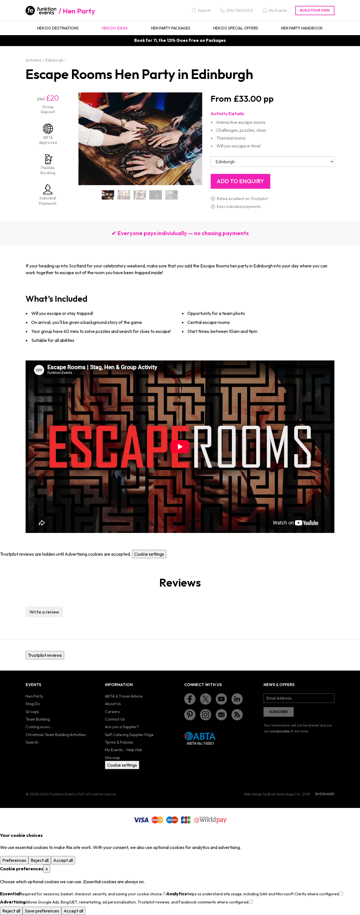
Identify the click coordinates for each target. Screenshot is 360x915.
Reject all (40, 860)
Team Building (38, 719)
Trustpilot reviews (45, 655)
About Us (113, 703)
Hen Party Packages (170, 28)
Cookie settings (149, 554)
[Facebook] (190, 699)
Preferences (14, 860)
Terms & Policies (119, 742)
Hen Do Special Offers (235, 28)
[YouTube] (221, 699)
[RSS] (237, 714)
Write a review (44, 612)
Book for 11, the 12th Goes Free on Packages (180, 40)
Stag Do (33, 703)
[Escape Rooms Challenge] (140, 195)
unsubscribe (279, 731)
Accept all (63, 860)
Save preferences (42, 911)
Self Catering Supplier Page (129, 734)
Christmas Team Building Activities (56, 734)
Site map (112, 757)
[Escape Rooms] (108, 195)
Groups (32, 711)
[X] (205, 699)
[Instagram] (205, 714)
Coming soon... (39, 726)
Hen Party (79, 11)
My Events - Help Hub (123, 749)
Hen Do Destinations (58, 28)
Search (32, 742)
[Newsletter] (221, 714)
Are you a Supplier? (122, 726)
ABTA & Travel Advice (124, 696)
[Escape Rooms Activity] (124, 195)
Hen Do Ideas (115, 28)
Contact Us (115, 719)
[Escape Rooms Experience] (172, 195)
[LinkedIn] (237, 699)
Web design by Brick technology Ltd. (272, 794)
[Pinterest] (190, 714)
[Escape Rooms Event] (156, 195)
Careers (112, 711)
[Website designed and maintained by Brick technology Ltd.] (324, 793)
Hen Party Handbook (302, 28)
